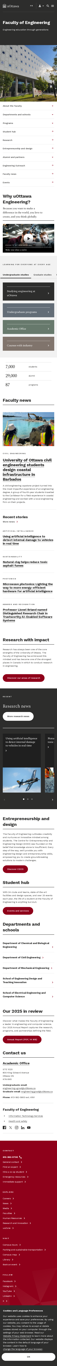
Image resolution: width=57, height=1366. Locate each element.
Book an (10, 1264)
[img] (11, 6)
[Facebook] (4, 1127)
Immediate (13, 1181)
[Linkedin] (22, 1127)
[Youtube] (28, 1127)
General (11, 1162)
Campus (10, 1244)
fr (31, 6)
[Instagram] (16, 1127)
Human (12, 1218)
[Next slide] (52, 800)
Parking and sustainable (23, 1249)
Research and (15, 1223)
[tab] (15, 275)
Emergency (14, 1176)
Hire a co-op (13, 1172)
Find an (10, 1167)
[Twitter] (10, 1127)
